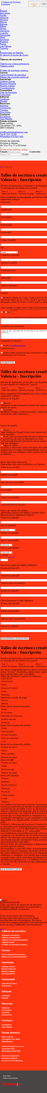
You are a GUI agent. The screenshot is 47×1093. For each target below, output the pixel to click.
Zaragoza (5, 31)
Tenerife (4, 49)
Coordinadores (7, 88)
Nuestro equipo (7, 86)
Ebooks (3, 101)
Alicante (4, 20)
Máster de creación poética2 (14, 77)
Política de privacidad (10, 1078)
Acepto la (14, 345)
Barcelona (5, 13)
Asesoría (4, 106)
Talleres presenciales (11, 938)
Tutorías (4, 110)
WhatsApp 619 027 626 (11, 137)
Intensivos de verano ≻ (11, 68)
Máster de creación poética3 (14, 957)
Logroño (4, 33)
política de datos (19, 345)
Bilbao (3, 27)
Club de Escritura (8, 93)
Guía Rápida (6, 119)
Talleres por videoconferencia (14, 64)
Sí (4, 312)
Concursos (5, 95)
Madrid (3, 11)
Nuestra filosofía (8, 84)
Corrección (5, 108)
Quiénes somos (7, 82)
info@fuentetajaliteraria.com (14, 132)
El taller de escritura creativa (14, 71)
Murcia (3, 22)
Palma (3, 44)
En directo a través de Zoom (14, 55)
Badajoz (4, 42)
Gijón (2, 38)
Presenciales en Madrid (11, 53)
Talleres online (7, 66)
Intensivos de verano (11, 935)
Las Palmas (5, 46)
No (8, 312)
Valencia (4, 18)
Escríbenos (5, 117)
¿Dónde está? (11, 557)
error (2, 929)
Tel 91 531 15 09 (8, 135)
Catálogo (4, 99)
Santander (5, 35)
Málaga (3, 24)
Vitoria (3, 29)
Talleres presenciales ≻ (11, 62)
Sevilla (3, 16)
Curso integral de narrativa (13, 75)
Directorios (5, 113)
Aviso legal (6, 1076)
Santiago (4, 40)
